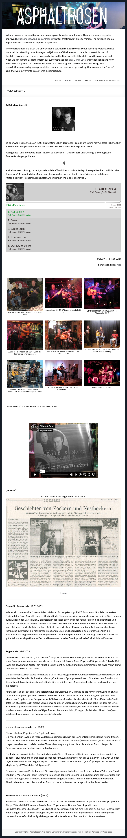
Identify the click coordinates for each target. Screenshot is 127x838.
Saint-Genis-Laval (76, 59)
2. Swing (19, 222)
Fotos (88, 80)
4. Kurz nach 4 (19, 239)
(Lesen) (63, 593)
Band (68, 80)
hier (119, 264)
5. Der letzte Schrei (19, 247)
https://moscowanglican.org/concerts (36, 38)
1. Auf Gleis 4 (19, 213)
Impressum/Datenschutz (108, 80)
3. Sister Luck (19, 230)
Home (58, 80)
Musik (77, 80)
